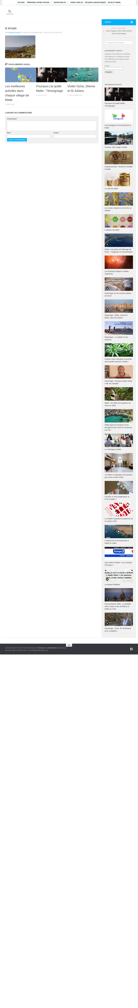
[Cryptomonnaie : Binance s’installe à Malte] (119, 157)
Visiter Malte (60, 2)
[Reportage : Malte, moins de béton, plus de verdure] (119, 306)
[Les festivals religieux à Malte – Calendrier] (119, 262)
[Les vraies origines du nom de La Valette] (119, 199)
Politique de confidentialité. (47, 648)
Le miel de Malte (111, 189)
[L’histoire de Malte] (119, 221)
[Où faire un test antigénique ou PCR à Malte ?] (119, 487)
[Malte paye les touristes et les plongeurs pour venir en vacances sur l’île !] (119, 415)
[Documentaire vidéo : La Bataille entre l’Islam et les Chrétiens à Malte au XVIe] (119, 594)
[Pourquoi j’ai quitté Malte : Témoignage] (51, 75)
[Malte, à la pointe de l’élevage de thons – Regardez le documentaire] (119, 240)
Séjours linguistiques (95, 2)
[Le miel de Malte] (119, 179)
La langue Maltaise (112, 584)
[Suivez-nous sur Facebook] (132, 22)
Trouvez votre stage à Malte (116, 147)
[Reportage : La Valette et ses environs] (119, 328)
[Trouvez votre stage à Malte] (119, 138)
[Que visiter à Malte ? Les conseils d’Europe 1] (119, 553)
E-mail (56, 133)
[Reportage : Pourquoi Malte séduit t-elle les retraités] (119, 372)
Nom (9, 133)
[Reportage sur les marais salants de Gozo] (119, 284)
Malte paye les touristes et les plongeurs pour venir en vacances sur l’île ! (118, 427)
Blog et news (114, 2)
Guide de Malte (14, 32)
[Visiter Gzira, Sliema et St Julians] (82, 75)
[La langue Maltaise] (119, 575)
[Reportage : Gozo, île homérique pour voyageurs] (119, 619)
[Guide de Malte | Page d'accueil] (10, 12)
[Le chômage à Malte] (119, 440)
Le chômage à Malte (113, 449)
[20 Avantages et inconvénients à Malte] (119, 116)
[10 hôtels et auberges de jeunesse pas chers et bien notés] (119, 462)
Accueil (21, 2)
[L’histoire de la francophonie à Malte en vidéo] (119, 531)
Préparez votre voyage (38, 2)
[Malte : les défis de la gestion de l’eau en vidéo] (119, 394)
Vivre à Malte (76, 2)
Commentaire (12, 119)
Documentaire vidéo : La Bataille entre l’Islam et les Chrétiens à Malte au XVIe (118, 606)
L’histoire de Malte (112, 230)
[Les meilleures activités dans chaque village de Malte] (20, 75)
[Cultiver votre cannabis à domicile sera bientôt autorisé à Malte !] (119, 350)
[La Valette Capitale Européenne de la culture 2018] (119, 509)
